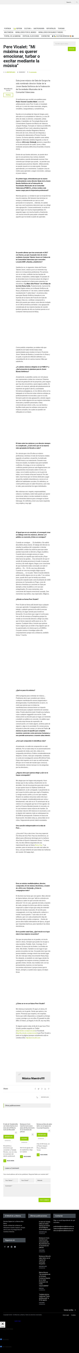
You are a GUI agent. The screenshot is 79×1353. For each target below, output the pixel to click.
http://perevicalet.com (33, 1038)
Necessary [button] (3, 1337)
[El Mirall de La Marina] (39, 19)
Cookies (73, 1315)
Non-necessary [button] (4, 1345)
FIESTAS (41, 1288)
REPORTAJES (51, 28)
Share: (5, 1089)
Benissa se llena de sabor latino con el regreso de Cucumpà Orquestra (44, 1126)
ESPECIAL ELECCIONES (31, 36)
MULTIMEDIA (8, 32)
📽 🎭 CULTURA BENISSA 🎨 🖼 (63, 36)
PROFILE (8, 95)
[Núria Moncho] (8, 82)
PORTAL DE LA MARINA (12, 36)
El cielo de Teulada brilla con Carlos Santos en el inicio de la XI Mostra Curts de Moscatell (10, 1127)
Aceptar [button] (12, 1321)
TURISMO (61, 28)
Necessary (5, 1339)
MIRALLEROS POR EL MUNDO (25, 32)
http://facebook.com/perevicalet (26, 1033)
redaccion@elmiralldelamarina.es (63, 1228)
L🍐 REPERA (17, 28)
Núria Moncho (8, 89)
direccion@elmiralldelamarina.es (63, 1230)
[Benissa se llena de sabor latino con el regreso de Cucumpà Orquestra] (43, 1117)
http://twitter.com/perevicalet (25, 1031)
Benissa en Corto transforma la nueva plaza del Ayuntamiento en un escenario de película (27, 1127)
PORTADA (7, 28)
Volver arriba (68, 1310)
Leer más (18, 1321)
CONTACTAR (45, 36)
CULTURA (27, 28)
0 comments (32, 72)
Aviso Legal (66, 1315)
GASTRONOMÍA (39, 28)
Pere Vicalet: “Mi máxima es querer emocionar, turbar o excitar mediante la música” (21, 56)
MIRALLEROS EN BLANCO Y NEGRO (50, 32)
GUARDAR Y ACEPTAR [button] (7, 1352)
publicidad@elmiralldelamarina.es (63, 1226)
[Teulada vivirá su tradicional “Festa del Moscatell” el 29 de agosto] (33, 1298)
